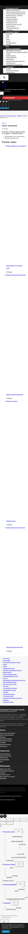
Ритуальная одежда (11, 43)
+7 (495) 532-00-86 (9, 98)
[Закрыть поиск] (4, 922)
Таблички (8, 44)
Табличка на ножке (11, 521)
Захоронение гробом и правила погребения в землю (17, 53)
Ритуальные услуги (8, 832)
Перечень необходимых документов (15, 61)
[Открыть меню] (2, 93)
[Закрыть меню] (0, 826)
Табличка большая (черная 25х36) (14, 394)
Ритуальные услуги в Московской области (16, 858)
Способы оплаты (10, 72)
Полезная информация (9, 884)
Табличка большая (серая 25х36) (14, 647)
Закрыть (6, 931)
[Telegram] (1, 108)
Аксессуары (9, 34)
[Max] (4, 108)
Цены (7, 46)
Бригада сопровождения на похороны (14, 837)
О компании (6, 903)
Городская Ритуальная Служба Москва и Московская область (12, 90)
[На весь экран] (10, 819)
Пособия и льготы (8, 880)
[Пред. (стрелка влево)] (3, 823)
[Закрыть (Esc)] (24, 819)
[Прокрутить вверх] (1, 816)
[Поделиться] (17, 819)
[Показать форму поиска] (4, 77)
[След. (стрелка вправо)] (10, 823)
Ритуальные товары (9, 864)
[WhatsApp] (7, 108)
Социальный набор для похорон (14, 64)
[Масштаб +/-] (3, 819)
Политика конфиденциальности (7, 799)
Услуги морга (9, 30)
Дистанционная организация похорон (14, 842)
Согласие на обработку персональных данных (10, 796)
